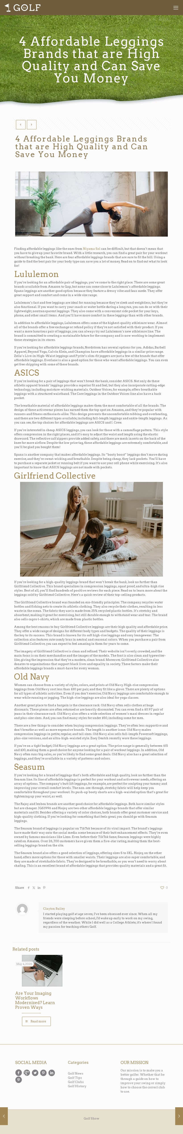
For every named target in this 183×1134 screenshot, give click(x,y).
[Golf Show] (22, 7)
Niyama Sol (91, 248)
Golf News (75, 1073)
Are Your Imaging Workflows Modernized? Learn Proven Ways (35, 1000)
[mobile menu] (176, 7)
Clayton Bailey (54, 908)
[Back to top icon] (161, 1124)
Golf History (77, 1086)
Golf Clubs (76, 1082)
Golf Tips (75, 1077)
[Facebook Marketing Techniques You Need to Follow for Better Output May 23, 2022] (179, 1116)
